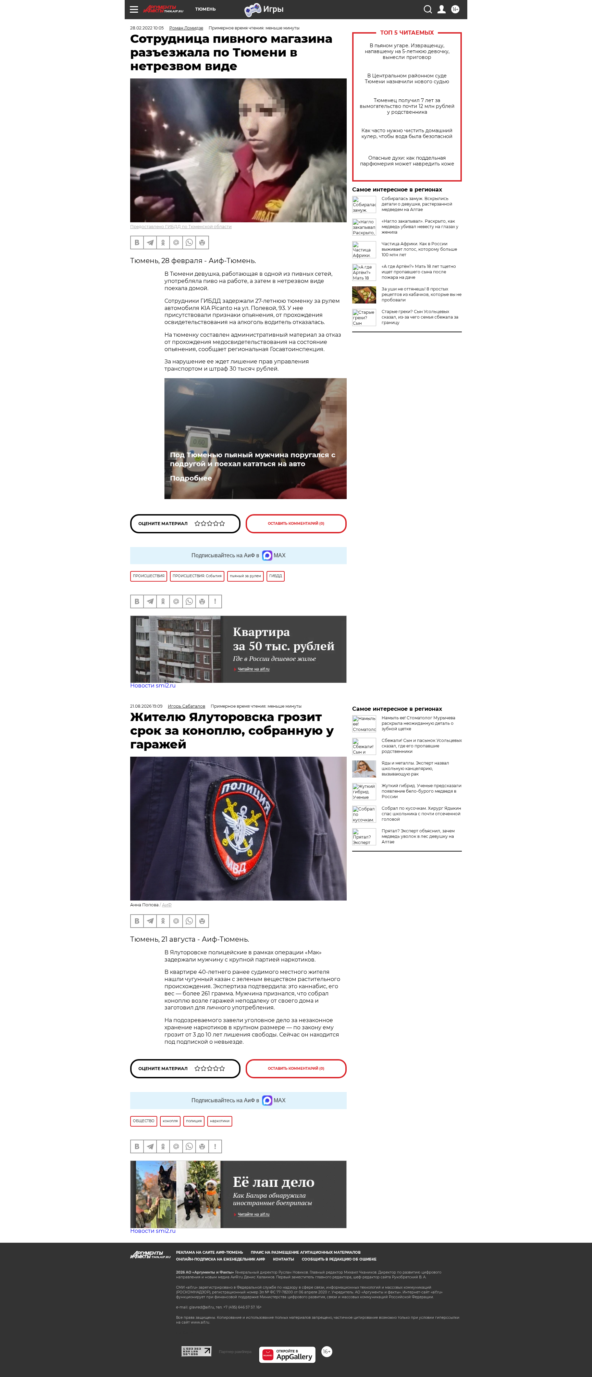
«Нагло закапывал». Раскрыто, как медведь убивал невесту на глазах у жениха (420, 227)
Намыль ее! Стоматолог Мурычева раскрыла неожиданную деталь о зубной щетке (418, 723)
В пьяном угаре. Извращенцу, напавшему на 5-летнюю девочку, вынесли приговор (407, 51)
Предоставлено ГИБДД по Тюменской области (181, 226)
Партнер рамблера (235, 1352)
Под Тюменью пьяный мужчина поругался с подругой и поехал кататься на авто (252, 459)
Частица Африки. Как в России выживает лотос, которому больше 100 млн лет (419, 249)
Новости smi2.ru (153, 685)
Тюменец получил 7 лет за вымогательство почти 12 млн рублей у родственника (407, 106)
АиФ (167, 904)
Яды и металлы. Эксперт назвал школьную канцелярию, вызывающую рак (415, 768)
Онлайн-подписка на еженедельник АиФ (220, 1259)
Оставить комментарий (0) (296, 523)
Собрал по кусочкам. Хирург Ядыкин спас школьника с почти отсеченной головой (421, 814)
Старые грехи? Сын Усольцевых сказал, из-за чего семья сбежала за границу (420, 317)
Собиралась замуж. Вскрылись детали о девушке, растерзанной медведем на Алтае (417, 204)
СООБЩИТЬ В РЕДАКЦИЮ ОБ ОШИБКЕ (339, 1259)
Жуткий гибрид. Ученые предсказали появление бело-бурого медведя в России (421, 791)
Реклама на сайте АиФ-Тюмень (209, 1252)
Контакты (283, 1259)
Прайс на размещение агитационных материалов (306, 1252)
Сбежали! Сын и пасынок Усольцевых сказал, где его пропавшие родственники (422, 746)
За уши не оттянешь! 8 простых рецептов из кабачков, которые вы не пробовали (421, 294)
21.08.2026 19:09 (146, 706)
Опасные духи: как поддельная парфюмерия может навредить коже (407, 161)
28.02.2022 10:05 (147, 27)
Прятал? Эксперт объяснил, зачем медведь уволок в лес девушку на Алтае (418, 836)
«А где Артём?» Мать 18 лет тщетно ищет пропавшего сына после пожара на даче (419, 272)
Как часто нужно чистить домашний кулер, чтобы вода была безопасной (407, 133)
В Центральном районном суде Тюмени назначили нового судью (407, 79)
